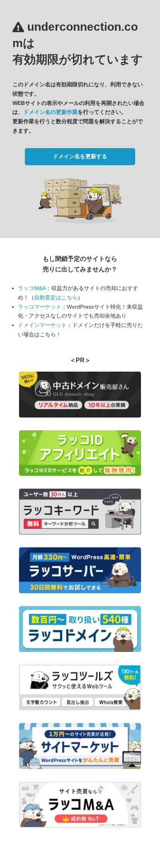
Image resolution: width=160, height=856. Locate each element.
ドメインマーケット (42, 325)
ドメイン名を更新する (80, 156)
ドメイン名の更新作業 (50, 112)
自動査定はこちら (56, 297)
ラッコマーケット (39, 307)
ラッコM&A (32, 288)
